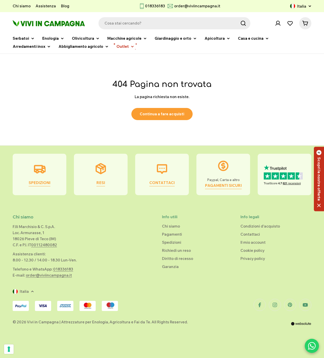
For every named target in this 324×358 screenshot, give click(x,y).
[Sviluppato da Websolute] (301, 327)
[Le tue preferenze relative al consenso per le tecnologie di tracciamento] (9, 349)
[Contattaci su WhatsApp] (312, 346)
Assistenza (46, 6)
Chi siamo (22, 6)
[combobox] (174, 23)
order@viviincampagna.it (197, 6)
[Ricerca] (243, 23)
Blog (65, 6)
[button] (319, 179)
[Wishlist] (290, 23)
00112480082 (44, 244)
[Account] (278, 23)
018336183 (155, 6)
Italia (301, 6)
